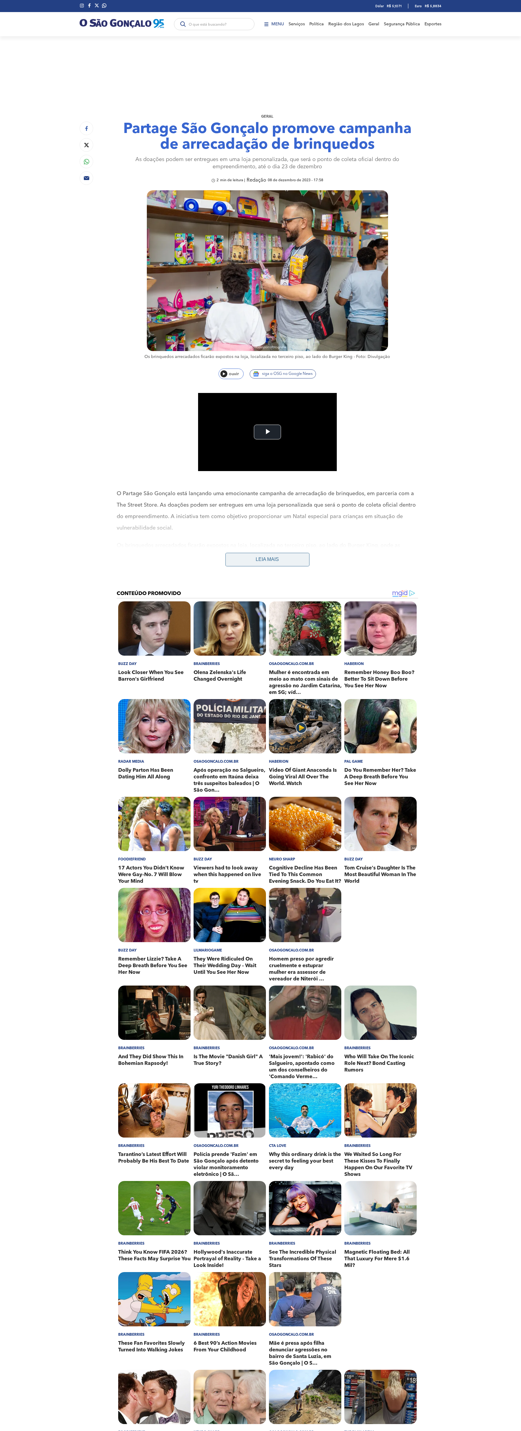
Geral (373, 24)
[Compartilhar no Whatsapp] (86, 161)
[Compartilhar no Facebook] (86, 128)
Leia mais (267, 559)
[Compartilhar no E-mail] (86, 178)
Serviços (297, 24)
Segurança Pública (402, 24)
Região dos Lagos (346, 24)
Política (316, 24)
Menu (277, 24)
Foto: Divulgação (373, 357)
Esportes (433, 24)
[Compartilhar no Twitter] (86, 145)
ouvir (234, 374)
